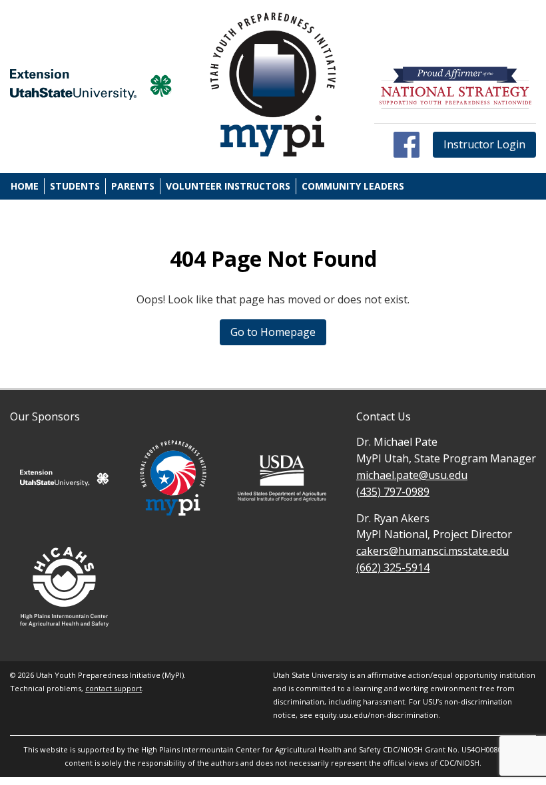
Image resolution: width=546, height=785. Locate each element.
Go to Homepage (273, 332)
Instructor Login (484, 144)
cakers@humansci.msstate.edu (432, 551)
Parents (132, 186)
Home (25, 186)
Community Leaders (353, 186)
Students (75, 186)
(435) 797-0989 (392, 491)
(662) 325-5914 (392, 567)
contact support (113, 688)
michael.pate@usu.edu (411, 475)
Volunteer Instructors (228, 186)
